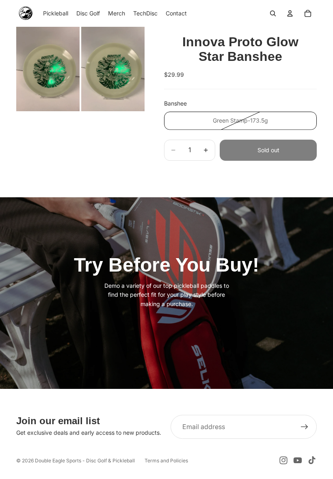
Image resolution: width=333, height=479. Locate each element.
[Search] (273, 13)
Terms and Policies (166, 460)
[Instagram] (283, 460)
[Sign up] (304, 427)
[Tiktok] (312, 460)
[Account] (290, 13)
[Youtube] (298, 460)
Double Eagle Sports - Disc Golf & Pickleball (85, 460)
